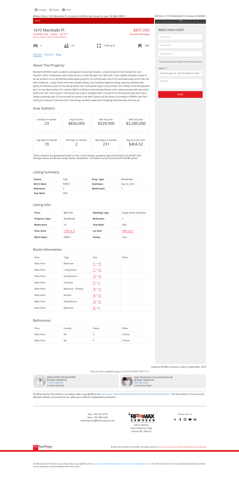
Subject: (162, 68)
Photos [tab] (48, 54)
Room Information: (47, 249)
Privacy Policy (165, 447)
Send (180, 94)
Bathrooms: (42, 320)
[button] (175, 419)
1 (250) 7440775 (55, 382)
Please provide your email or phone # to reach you (181, 61)
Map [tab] (58, 54)
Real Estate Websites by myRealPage (189, 447)
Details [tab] (37, 54)
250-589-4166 (141, 382)
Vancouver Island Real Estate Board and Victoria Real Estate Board (135, 394)
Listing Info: (42, 204)
